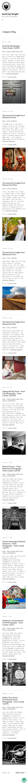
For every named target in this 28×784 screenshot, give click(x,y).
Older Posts (21, 772)
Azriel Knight (12, 77)
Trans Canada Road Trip (15, 51)
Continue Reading (12, 73)
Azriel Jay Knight (10, 14)
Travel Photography (8, 400)
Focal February (12, 121)
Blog (3, 51)
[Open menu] (2, 20)
